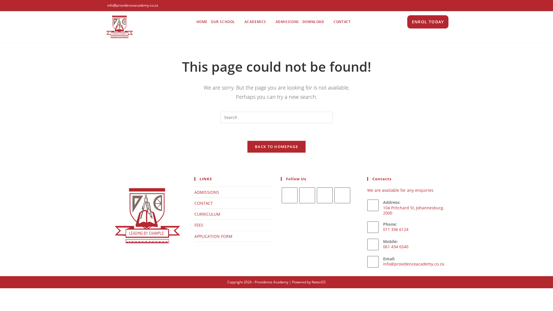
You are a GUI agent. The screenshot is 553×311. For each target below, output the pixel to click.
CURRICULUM (207, 214)
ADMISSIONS (206, 192)
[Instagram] (325, 195)
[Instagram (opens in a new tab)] (441, 5)
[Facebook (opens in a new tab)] (434, 5)
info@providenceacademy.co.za (413, 264)
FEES (198, 225)
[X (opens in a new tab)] (428, 5)
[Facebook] (307, 195)
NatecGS (319, 282)
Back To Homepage (276, 146)
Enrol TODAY (428, 21)
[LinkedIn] (342, 195)
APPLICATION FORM (213, 236)
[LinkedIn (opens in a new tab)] (446, 5)
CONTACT (203, 203)
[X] (290, 195)
